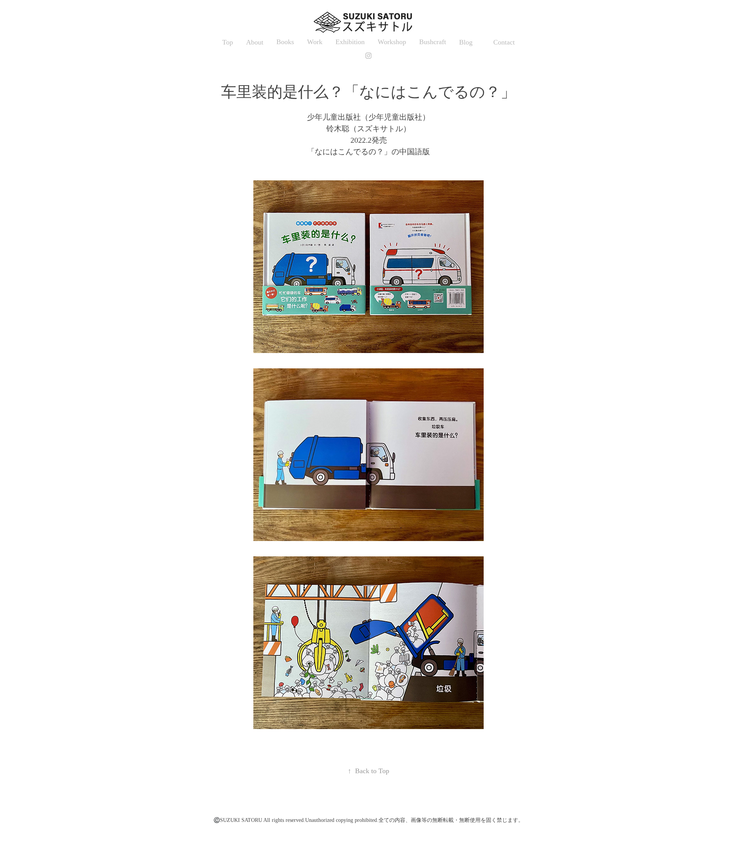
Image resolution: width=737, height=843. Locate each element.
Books (285, 42)
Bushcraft (432, 42)
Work (314, 42)
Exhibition (350, 42)
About (254, 42)
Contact (504, 42)
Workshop (392, 42)
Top (227, 42)
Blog (466, 42)
